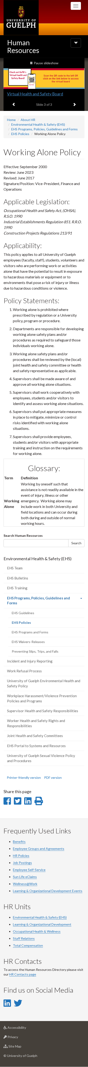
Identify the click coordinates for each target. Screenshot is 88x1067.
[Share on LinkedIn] (27, 801)
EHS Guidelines (23, 613)
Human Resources (23, 46)
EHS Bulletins (17, 578)
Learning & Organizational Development (42, 924)
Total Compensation (28, 945)
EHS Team (15, 568)
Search (76, 543)
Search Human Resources (23, 535)
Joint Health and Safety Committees (35, 736)
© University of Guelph (20, 1056)
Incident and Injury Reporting (30, 661)
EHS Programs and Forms (30, 632)
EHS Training (17, 588)
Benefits (19, 842)
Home (11, 120)
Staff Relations (24, 938)
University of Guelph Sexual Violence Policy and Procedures (41, 758)
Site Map (22, 1047)
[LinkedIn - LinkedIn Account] (7, 1003)
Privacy (20, 1038)
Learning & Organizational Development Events (47, 891)
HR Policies (21, 856)
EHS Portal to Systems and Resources (36, 746)
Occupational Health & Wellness (37, 931)
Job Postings (22, 863)
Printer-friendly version (24, 777)
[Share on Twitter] (17, 801)
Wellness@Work (25, 884)
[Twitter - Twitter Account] (18, 1003)
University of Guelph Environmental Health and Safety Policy (43, 683)
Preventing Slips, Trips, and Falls (35, 651)
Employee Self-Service (29, 870)
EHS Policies (20, 134)
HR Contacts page (22, 974)
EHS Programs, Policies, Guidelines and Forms (44, 129)
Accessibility (24, 1028)
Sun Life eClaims (25, 877)
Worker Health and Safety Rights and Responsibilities (36, 723)
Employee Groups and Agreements (38, 849)
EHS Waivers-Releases (28, 642)
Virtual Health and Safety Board (35, 93)
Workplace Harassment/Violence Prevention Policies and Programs (42, 698)
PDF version (53, 777)
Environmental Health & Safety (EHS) (38, 124)
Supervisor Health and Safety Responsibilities (42, 711)
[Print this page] (38, 801)
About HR (28, 120)
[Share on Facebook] (7, 801)
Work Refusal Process (24, 671)
